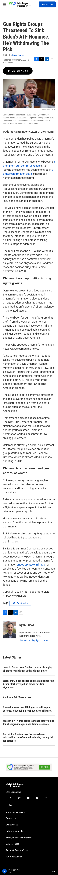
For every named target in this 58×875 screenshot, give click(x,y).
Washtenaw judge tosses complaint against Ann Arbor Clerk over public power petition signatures (28, 684)
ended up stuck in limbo (31, 564)
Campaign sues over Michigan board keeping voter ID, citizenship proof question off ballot (27, 709)
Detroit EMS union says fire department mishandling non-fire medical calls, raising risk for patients (28, 737)
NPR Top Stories (20, 603)
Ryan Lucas (18, 55)
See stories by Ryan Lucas (33, 640)
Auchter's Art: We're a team (17, 697)
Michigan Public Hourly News (19, 837)
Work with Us (12, 825)
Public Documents (14, 831)
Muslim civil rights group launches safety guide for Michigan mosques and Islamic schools (28, 722)
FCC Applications (14, 857)
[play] (4, 871)
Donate (48, 4)
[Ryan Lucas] (9, 629)
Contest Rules (12, 844)
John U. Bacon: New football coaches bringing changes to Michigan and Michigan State (27, 669)
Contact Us (11, 818)
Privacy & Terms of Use (17, 850)
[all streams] (54, 871)
